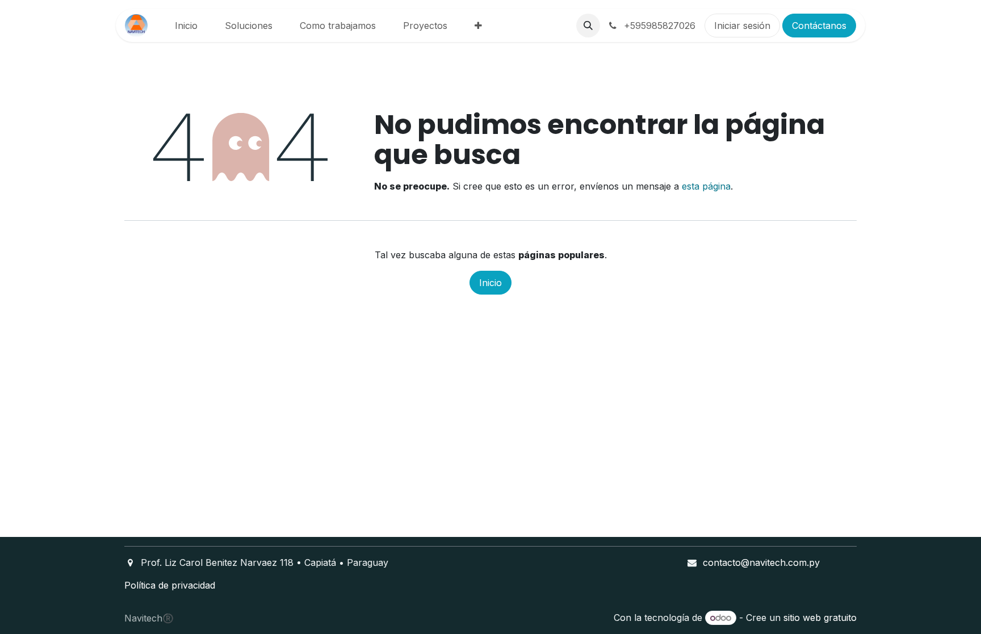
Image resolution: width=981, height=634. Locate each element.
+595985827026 (658, 25)
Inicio (490, 282)
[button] (588, 25)
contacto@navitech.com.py (761, 562)
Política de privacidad (169, 585)
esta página (706, 186)
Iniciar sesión (742, 25)
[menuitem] (186, 25)
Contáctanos (819, 25)
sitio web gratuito (820, 617)
